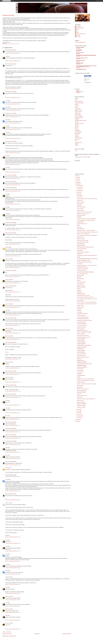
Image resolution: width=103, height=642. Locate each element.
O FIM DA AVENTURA (81, 343)
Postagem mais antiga (66, 633)
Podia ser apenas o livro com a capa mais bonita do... (87, 302)
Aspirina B (77, 105)
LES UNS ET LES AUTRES (82, 313)
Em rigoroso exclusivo (81, 407)
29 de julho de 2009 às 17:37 (12, 431)
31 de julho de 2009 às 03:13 (12, 620)
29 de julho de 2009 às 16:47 (12, 267)
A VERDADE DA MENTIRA (82, 362)
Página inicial (37, 633)
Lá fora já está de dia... (81, 315)
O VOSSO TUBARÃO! (81, 338)
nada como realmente (80, 60)
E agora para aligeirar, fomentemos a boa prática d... (87, 218)
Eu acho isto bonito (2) (81, 327)
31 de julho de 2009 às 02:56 (12, 599)
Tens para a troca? (80, 307)
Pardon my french (80, 208)
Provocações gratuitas (81, 322)
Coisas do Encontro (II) (81, 355)
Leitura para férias (80, 210)
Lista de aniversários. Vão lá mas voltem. (82, 156)
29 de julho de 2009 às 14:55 (12, 116)
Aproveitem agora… (81, 275)
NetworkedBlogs (86, 75)
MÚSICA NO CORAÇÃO (81, 403)
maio (78, 410)
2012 (77, 179)
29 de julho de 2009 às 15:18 (12, 191)
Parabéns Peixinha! (79, 91)
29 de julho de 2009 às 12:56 (12, 97)
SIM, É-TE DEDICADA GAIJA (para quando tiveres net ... (87, 258)
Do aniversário (79, 263)
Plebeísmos (79, 358)
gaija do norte (7, 258)
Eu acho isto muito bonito (82, 325)
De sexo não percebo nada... (82, 273)
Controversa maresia (79, 117)
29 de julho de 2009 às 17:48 (12, 464)
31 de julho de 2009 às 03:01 (12, 606)
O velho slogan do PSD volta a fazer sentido (85, 247)
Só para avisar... (80, 397)
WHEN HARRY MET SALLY (82, 330)
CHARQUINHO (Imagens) (81, 69)
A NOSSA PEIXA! (80, 348)
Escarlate (76, 124)
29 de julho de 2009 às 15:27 (12, 244)
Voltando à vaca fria (80, 285)
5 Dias (76, 99)
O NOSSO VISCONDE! (81, 342)
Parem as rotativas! (80, 201)
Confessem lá (79, 200)
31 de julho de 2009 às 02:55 (12, 593)
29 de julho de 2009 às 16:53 (12, 276)
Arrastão (76, 104)
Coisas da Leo (77, 113)
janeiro (78, 417)
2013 (77, 177)
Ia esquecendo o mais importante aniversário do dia (87, 255)
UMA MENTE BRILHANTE (82, 367)
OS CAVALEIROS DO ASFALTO (83, 318)
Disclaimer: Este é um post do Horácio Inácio (85, 378)
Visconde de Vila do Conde (80, 33)
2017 (77, 175)
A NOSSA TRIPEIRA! (81, 350)
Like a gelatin (79, 312)
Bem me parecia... (80, 385)
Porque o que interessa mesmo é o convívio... (85, 380)
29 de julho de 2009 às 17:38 (12, 438)
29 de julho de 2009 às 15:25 (12, 229)
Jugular (76, 127)
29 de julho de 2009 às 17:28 (12, 382)
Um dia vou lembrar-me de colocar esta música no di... (87, 198)
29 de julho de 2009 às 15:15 (12, 172)
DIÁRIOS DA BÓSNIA (81, 245)
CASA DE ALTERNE (80, 47)
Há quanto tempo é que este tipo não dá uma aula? (87, 303)
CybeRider (77, 118)
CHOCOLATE (79, 253)
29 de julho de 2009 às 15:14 (12, 164)
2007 (77, 421)
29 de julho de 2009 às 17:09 (12, 307)
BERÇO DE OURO (79, 63)
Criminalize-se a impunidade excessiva (84, 320)
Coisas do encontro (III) (81, 353)
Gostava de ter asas (81, 238)
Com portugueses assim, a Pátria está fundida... (86, 220)
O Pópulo (76, 136)
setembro (79, 190)
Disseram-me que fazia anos (82, 268)
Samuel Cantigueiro (78, 137)
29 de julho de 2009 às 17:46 (12, 452)
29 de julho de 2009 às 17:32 (12, 405)
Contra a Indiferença (79, 115)
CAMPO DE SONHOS (81, 287)
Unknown (7, 247)
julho (78, 193)
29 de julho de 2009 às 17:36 (12, 425)
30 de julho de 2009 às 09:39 (12, 499)
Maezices (77, 129)
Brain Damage (79, 203)
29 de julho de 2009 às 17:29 (12, 391)
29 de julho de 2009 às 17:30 (12, 397)
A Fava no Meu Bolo (79, 101)
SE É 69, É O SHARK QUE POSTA (83, 260)
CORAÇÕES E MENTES (81, 392)
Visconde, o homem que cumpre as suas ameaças (86, 383)
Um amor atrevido (78, 142)
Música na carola (80, 400)
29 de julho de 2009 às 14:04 (12, 110)
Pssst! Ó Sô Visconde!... (81, 206)
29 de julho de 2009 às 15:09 (12, 138)
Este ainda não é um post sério (83, 335)
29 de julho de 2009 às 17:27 (12, 368)
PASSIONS (79, 205)
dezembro (79, 185)
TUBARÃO (79, 310)
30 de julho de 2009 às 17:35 (12, 536)
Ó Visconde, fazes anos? (81, 270)
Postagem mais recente (7, 633)
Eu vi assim (77, 126)
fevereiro (79, 415)
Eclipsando (79, 277)
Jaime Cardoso (78, 26)
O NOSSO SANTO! (80, 340)
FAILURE (78, 288)
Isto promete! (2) (80, 372)
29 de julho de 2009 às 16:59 (12, 282)
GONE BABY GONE (81, 243)
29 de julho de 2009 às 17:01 (12, 291)
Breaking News (80, 387)
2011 (77, 180)
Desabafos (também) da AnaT (80, 120)
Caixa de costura (78, 111)
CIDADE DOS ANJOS (81, 293)
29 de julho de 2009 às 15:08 (12, 129)
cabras (85, 79)
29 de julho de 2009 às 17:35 (12, 419)
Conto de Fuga (78, 114)
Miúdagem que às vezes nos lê (83, 213)
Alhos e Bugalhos (80, 300)
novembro (79, 187)
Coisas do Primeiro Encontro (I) (83, 357)
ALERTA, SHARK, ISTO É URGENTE (84, 345)
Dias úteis (77, 121)
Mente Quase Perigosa (9, 49)
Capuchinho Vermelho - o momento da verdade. (86, 230)
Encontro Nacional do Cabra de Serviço (84, 363)
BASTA (78, 225)
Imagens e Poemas (80, 52)
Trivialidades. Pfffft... (81, 228)
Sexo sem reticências (81, 333)
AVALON (78, 280)
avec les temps (78, 108)
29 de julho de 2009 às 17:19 (12, 339)
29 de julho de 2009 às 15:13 (12, 152)
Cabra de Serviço (86, 77)
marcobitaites (77, 130)
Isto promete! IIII (80, 368)
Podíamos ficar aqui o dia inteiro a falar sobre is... (86, 398)
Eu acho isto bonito (80, 328)
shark (6, 56)
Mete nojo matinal (80, 278)
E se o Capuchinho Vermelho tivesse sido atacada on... (87, 235)
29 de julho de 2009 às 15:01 (12, 123)
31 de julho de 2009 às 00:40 (12, 584)
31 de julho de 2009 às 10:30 (12, 629)
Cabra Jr (78, 90)
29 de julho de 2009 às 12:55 (12, 88)
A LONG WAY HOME (81, 375)
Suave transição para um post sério (83, 337)
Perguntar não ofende (8, 15)
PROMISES (79, 216)
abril (78, 412)
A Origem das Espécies (79, 102)
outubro (78, 188)
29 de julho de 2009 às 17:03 (12, 300)
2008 (77, 419)
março (78, 414)
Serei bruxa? (79, 308)
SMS (76, 140)
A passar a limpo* (80, 305)
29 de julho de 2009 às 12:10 (12, 60)
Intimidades (79, 290)
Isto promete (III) (80, 370)
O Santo (76, 29)
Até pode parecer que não (82, 395)
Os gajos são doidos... (81, 382)
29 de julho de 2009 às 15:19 (12, 204)
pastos (85, 80)
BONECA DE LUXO (80, 360)
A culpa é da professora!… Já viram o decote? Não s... (87, 265)
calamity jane (7, 576)
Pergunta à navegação (81, 405)
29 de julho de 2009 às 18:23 (12, 476)
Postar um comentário (7, 631)
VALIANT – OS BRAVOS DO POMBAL (84, 332)
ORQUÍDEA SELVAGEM (81, 365)
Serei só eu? (79, 393)
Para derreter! (79, 195)
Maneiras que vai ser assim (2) (83, 388)
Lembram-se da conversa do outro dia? (84, 211)
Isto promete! (79, 373)
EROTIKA (79, 377)
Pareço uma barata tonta (81, 248)
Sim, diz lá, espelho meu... (82, 390)
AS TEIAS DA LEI (80, 283)
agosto (78, 192)
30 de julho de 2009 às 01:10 (12, 490)
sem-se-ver (7, 502)
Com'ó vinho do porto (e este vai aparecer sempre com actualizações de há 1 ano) (86, 66)
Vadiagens (77, 143)
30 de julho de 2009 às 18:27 (12, 567)
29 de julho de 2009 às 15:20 (12, 210)
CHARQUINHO (79, 50)
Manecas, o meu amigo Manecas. (83, 233)
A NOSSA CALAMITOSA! (81, 347)
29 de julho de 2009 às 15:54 (12, 255)
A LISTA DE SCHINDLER (81, 323)
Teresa (6, 100)
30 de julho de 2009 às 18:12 (12, 561)
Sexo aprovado (80, 250)
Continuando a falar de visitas (82, 240)
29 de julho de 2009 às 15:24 (12, 219)
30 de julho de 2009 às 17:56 (12, 543)
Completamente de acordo (82, 223)
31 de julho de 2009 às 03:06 (12, 612)
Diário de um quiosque (79, 123)
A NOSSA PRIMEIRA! (81, 352)
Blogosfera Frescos (78, 110)
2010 (77, 182)
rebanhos (88, 79)
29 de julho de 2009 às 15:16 (12, 184)
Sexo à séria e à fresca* (81, 282)
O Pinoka (76, 134)
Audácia (76, 107)
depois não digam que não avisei (83, 295)
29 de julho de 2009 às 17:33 (12, 412)
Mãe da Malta (77, 133)
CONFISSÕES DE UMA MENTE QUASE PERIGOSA (86, 55)
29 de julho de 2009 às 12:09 (12, 53)
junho (78, 409)
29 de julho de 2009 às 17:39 (12, 444)
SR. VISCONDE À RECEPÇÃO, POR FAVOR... (85, 272)
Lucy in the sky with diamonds (82, 317)
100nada (76, 98)
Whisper (76, 145)
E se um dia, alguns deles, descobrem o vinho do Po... (87, 298)
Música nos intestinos (81, 402)
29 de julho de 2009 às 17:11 (12, 314)
